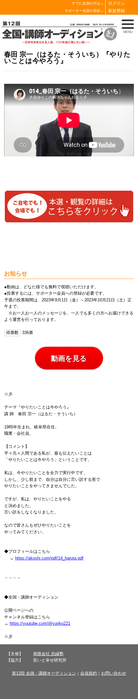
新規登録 (116, 10)
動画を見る (69, 358)
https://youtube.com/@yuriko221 (40, 623)
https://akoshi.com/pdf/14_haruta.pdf (49, 558)
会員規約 (88, 673)
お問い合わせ (113, 673)
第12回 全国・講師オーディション (44, 673)
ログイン (116, 3)
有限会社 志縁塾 (48, 653)
